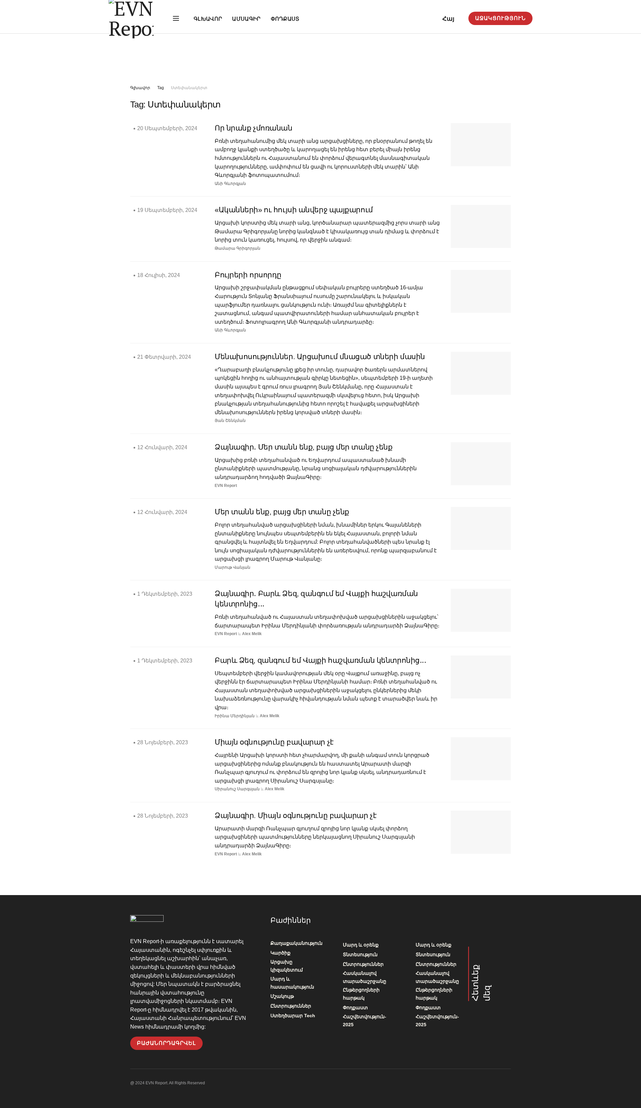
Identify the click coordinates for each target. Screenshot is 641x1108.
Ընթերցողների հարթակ (361, 994)
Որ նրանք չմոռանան (253, 128)
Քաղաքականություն (296, 943)
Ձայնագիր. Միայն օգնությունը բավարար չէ (295, 815)
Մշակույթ (282, 996)
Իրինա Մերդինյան (235, 716)
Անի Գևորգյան (230, 183)
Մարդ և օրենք (361, 944)
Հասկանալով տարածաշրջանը (364, 977)
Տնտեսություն (360, 954)
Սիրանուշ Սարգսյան (237, 789)
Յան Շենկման (230, 420)
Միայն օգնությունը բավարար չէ (274, 742)
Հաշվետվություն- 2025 (364, 1020)
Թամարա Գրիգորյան (237, 248)
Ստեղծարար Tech (292, 1015)
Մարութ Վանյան (232, 567)
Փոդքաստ (285, 19)
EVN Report (226, 485)
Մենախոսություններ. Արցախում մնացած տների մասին (320, 356)
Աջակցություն (500, 18)
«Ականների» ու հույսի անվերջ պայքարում (294, 210)
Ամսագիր (246, 19)
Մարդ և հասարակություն (292, 983)
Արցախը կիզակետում (286, 966)
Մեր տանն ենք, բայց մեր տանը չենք (282, 512)
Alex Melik (252, 633)
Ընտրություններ (290, 1006)
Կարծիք (280, 952)
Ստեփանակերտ (189, 87)
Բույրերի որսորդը (248, 275)
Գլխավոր (208, 19)
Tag (160, 87)
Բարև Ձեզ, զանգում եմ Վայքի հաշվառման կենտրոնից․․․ (320, 660)
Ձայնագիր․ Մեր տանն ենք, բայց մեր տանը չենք (304, 447)
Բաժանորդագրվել (166, 1043)
